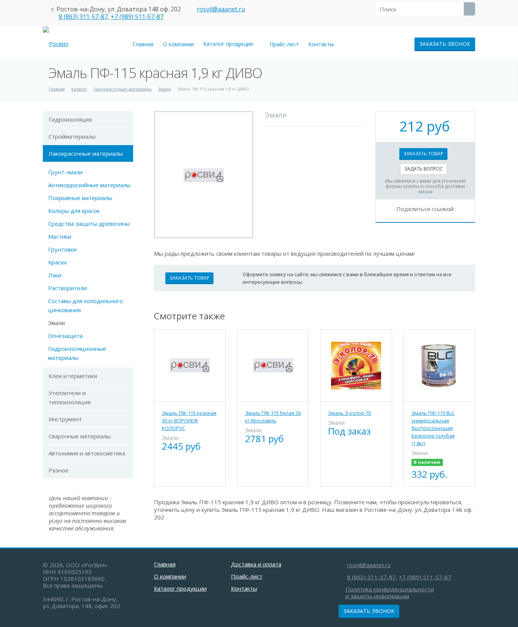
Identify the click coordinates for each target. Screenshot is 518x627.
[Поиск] (469, 9)
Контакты (321, 44)
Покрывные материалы (80, 198)
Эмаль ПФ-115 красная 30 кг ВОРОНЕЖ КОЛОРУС (189, 421)
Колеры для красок (74, 210)
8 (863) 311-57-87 (83, 17)
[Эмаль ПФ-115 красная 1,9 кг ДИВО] (204, 174)
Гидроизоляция (70, 119)
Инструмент (65, 419)
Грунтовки (62, 249)
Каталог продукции (229, 43)
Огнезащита (65, 335)
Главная (143, 44)
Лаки (54, 275)
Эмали (56, 323)
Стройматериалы (72, 136)
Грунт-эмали (65, 172)
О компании (178, 44)
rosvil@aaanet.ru (221, 9)
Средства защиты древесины (89, 223)
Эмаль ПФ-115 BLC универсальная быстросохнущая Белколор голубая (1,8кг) (433, 428)
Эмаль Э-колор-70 (349, 413)
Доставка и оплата (256, 564)
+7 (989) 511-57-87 (137, 17)
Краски (57, 262)
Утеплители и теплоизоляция (70, 397)
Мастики (59, 236)
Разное (59, 470)
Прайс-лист (284, 44)
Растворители (67, 288)
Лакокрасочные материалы (86, 153)
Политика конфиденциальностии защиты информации (389, 592)
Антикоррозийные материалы (89, 185)
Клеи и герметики (73, 376)
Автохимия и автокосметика (87, 453)
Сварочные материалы (80, 436)
